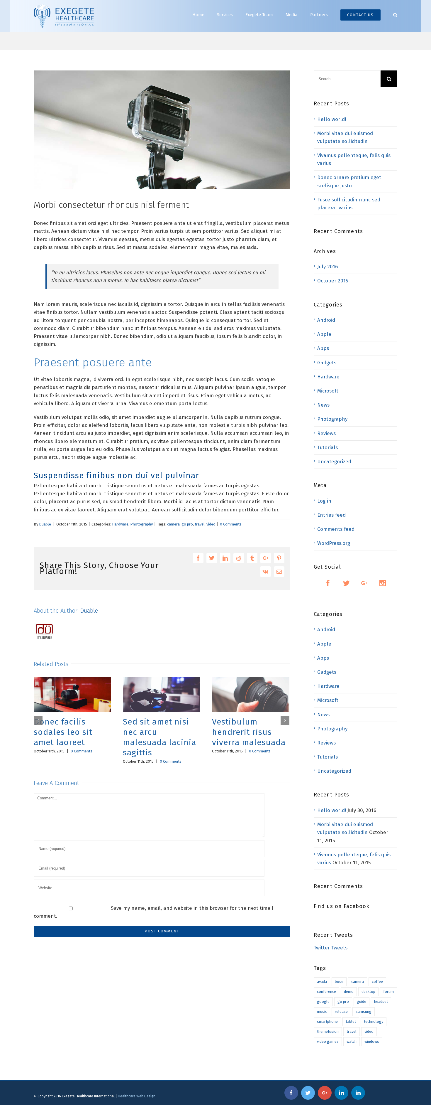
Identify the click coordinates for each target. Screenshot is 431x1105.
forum (388, 991)
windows (371, 1041)
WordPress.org (333, 543)
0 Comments (231, 524)
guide (361, 1001)
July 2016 (327, 267)
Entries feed (331, 515)
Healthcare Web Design (136, 1096)
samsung (363, 1011)
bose (339, 981)
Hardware (120, 524)
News (323, 405)
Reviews (326, 433)
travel (200, 524)
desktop (368, 991)
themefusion (328, 1031)
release (341, 1011)
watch (352, 1041)
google (323, 1001)
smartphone (327, 1021)
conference (326, 991)
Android (326, 320)
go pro (187, 524)
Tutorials (327, 447)
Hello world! (331, 119)
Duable (45, 524)
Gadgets (326, 363)
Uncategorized (334, 462)
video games (328, 1041)
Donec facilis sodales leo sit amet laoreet (57, 732)
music (322, 1011)
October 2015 (332, 281)
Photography (141, 524)
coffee (377, 981)
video (211, 524)
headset (381, 1001)
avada (322, 981)
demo (349, 991)
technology (373, 1021)
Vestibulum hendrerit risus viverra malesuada (242, 732)
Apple (324, 334)
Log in (324, 501)
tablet (351, 1021)
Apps (323, 348)
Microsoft (327, 391)
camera (173, 524)
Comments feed (335, 529)
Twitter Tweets (330, 948)
